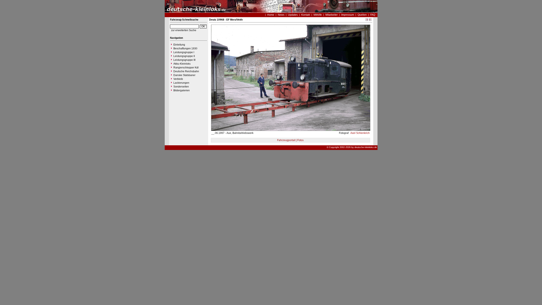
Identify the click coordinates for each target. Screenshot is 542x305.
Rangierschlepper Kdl (186, 67)
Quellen (362, 14)
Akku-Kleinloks (182, 63)
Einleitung (179, 44)
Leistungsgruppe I (183, 52)
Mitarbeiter (331, 14)
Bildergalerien (181, 90)
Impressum (347, 14)
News (281, 14)
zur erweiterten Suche (183, 30)
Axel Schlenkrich (360, 133)
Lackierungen (181, 82)
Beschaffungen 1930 (185, 48)
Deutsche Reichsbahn (186, 71)
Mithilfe (318, 14)
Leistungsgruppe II (184, 56)
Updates (293, 14)
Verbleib (178, 79)
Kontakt (305, 14)
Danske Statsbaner (184, 75)
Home (270, 14)
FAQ (372, 14)
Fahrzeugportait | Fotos (290, 140)
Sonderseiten (181, 86)
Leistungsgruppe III (184, 59)
